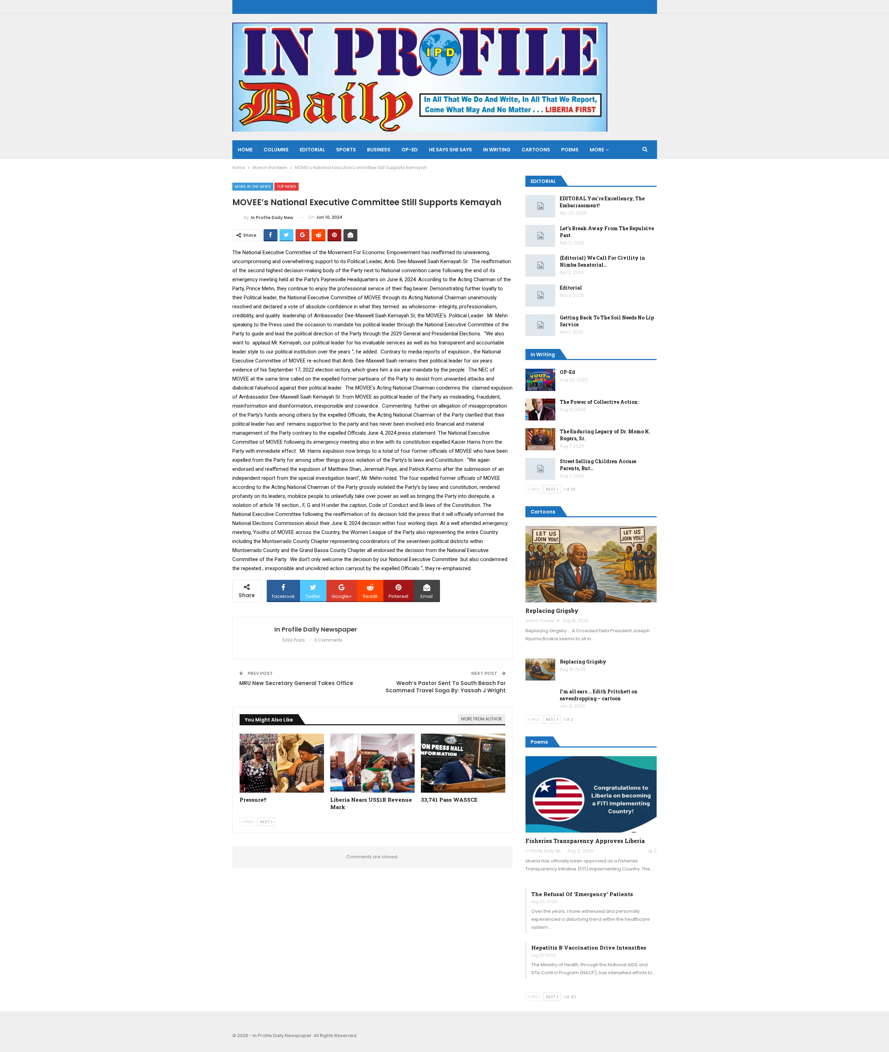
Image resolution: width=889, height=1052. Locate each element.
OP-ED (409, 149)
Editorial (312, 149)
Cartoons (536, 149)
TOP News (286, 186)
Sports (346, 149)
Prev (249, 822)
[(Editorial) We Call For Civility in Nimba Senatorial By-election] (540, 265)
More (597, 149)
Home (245, 149)
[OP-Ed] (540, 380)
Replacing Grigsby (552, 610)
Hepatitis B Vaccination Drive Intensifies (588, 947)
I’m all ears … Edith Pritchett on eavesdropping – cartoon (599, 695)
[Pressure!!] (282, 763)
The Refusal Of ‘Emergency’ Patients (582, 894)
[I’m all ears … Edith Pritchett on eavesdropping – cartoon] (540, 699)
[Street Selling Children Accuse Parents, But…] (540, 469)
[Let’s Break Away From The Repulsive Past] (540, 236)
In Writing (496, 149)
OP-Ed (567, 372)
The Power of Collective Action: (599, 402)
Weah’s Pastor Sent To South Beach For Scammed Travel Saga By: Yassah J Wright (445, 686)
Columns (276, 149)
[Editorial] (540, 295)
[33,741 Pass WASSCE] (463, 763)
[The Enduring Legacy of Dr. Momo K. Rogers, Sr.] (540, 439)
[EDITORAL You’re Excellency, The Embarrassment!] (540, 206)
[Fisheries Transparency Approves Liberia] (591, 794)
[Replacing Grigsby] (591, 564)
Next (265, 822)
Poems (570, 149)
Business (378, 149)
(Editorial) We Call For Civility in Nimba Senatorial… (602, 261)
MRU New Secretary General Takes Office (296, 683)
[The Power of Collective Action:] (540, 410)
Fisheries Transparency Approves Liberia (585, 840)
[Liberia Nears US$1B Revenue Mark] (372, 763)
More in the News (253, 186)
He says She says (450, 149)
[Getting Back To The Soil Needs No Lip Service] (540, 325)
